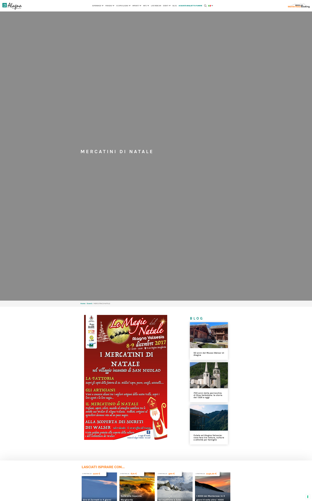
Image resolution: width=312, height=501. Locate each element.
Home (82, 303)
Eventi (165, 6)
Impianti (135, 6)
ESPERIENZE (96, 6)
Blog (175, 6)
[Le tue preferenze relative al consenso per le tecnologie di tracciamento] (307, 496)
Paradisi (108, 6)
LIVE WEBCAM (156, 6)
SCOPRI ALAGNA (122, 6)
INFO (145, 6)
